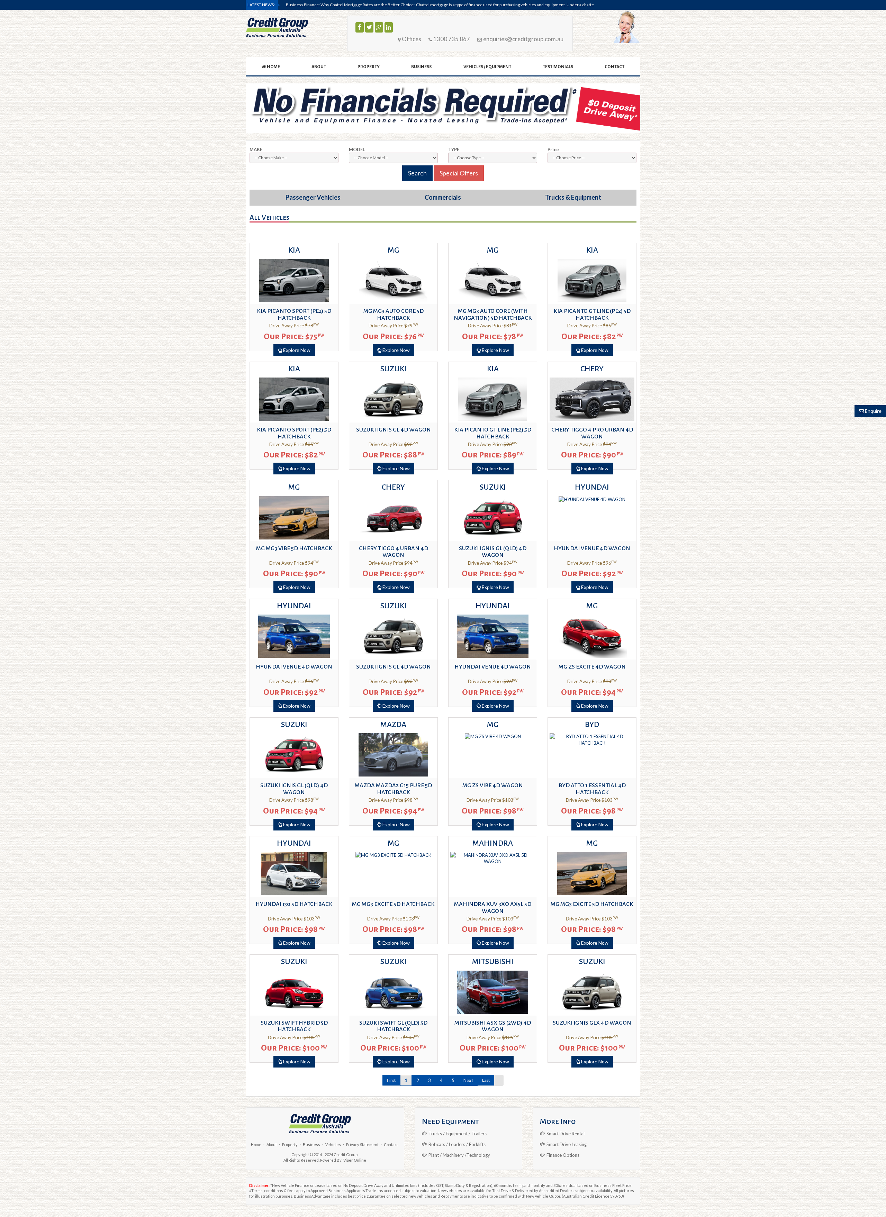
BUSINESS (421, 66)
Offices (411, 39)
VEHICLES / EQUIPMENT (487, 66)
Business (311, 1144)
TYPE (453, 149)
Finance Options (561, 1155)
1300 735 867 (451, 39)
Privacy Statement (362, 1144)
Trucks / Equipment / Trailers (456, 1133)
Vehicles (333, 1144)
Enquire (873, 411)
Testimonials (558, 66)
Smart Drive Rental (564, 1133)
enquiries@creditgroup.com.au (522, 39)
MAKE (256, 149)
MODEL (357, 149)
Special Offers (459, 173)
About (271, 1144)
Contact (391, 1144)
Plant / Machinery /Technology (458, 1155)
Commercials (443, 197)
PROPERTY (369, 66)
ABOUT (318, 66)
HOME (273, 66)
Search (417, 173)
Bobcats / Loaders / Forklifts (456, 1144)
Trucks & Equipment (573, 197)
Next (468, 1080)
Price (553, 149)
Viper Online (354, 1160)
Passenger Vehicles (313, 197)
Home (256, 1144)
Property (290, 1144)
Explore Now (296, 350)
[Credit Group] (277, 27)
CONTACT (614, 66)
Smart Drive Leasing (565, 1144)
